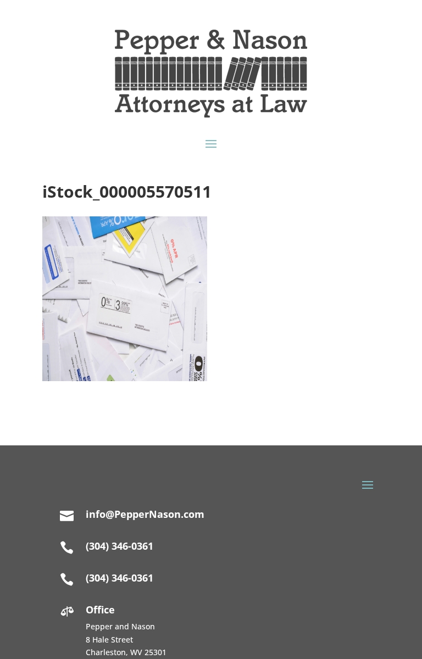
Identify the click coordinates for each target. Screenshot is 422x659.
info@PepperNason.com (145, 514)
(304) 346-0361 (119, 577)
